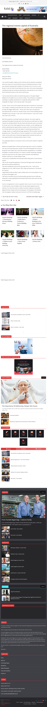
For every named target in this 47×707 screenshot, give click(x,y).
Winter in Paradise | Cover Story (29, 1)
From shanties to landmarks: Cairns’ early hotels (20, 453)
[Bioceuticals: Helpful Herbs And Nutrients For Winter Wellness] (5, 422)
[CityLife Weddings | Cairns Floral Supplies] (22, 231)
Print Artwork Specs (5, 663)
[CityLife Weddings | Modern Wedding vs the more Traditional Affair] (37, 209)
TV (38, 15)
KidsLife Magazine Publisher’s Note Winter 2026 (20, 327)
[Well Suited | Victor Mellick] (6, 478)
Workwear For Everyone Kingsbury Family (19, 472)
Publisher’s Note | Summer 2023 (17, 554)
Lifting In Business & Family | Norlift (18, 465)
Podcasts (34, 15)
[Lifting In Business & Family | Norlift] (6, 466)
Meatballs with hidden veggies (34, 196)
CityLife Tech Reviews (15, 591)
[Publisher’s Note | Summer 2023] (6, 554)
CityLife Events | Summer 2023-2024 (18, 572)
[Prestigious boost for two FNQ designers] (6, 579)
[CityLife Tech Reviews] (6, 592)
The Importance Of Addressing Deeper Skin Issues (19, 406)
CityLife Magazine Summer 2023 (17, 566)
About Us (3, 660)
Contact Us (27, 18)
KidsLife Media (26, 15)
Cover (9, 18)
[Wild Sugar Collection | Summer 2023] (6, 548)
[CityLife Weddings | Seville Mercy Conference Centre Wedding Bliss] (22, 209)
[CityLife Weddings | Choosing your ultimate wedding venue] (7, 209)
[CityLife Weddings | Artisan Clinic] (37, 231)
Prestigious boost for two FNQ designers (19, 579)
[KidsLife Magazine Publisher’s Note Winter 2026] (6, 327)
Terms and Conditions (5, 670)
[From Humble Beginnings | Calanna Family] (23, 506)
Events (21, 18)
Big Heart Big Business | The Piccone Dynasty (20, 459)
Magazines (15, 18)
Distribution (3, 665)
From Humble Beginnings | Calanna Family (17, 520)
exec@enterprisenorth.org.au (10, 73)
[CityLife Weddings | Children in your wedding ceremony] (7, 231)
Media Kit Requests (5, 668)
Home (2, 657)
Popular (9, 449)
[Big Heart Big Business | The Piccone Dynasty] (6, 460)
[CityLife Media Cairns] (2, 16)
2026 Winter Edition (12, 15)
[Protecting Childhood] (5, 415)
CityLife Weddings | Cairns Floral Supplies (22, 241)
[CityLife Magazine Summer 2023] (6, 567)
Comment (39, 449)
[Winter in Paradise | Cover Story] (6, 321)
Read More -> (3, 649)
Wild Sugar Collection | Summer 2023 (18, 547)
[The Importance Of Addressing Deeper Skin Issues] (23, 392)
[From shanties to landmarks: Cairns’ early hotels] (6, 453)
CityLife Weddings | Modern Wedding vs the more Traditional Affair (37, 221)
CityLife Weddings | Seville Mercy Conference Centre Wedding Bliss (22, 221)
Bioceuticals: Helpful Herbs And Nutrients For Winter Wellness (23, 421)
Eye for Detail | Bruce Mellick (17, 528)
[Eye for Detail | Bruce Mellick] (6, 529)
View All (43, 377)
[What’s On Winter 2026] (6, 315)
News (20, 15)
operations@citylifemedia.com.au (11, 693)
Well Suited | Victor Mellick (16, 478)
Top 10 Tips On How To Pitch (10, 196)
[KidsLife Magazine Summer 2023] (6, 560)
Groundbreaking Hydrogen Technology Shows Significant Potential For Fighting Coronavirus (26, 598)
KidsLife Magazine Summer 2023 (17, 560)
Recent (24, 449)
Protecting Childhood (14, 415)
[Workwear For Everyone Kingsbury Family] (6, 472)
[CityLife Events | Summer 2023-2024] (6, 573)
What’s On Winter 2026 (15, 314)
